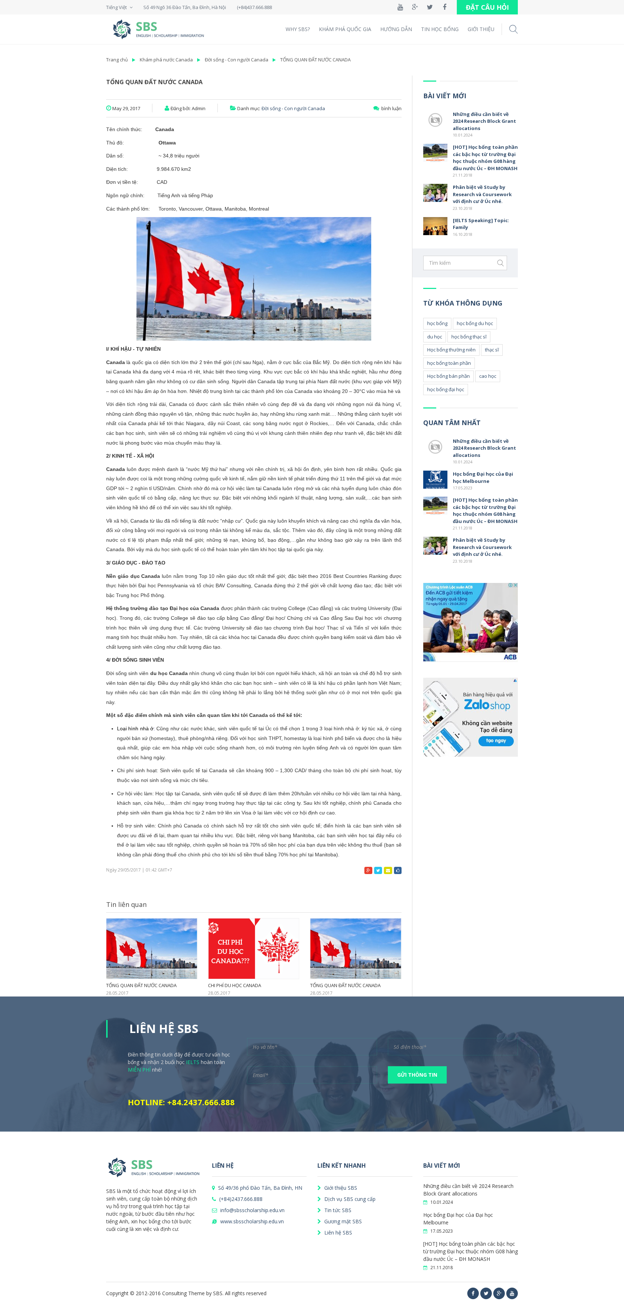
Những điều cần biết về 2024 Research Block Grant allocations (484, 121)
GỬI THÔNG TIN (417, 1074)
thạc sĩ (492, 349)
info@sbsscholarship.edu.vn (252, 1210)
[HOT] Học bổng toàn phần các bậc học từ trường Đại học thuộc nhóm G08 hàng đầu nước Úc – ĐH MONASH (485, 158)
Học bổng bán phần (448, 376)
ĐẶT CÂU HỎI (487, 7)
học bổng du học (475, 323)
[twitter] (486, 1293)
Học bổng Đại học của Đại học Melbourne (483, 477)
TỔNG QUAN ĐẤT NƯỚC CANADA (315, 59)
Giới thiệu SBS (340, 1187)
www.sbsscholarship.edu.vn (251, 1221)
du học (434, 336)
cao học (487, 376)
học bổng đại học (445, 389)
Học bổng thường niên (451, 349)
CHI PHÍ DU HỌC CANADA (234, 986)
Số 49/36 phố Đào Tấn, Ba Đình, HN (259, 1187)
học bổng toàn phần (449, 363)
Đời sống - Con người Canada (236, 59)
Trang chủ (117, 59)
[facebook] (473, 1293)
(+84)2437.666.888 (240, 1199)
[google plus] (499, 1293)
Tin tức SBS (337, 1210)
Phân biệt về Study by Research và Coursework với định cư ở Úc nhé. (482, 194)
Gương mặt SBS (342, 1221)
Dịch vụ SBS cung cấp (349, 1199)
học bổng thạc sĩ (468, 336)
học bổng (437, 323)
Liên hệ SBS (337, 1232)
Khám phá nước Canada (166, 59)
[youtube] (512, 1293)
